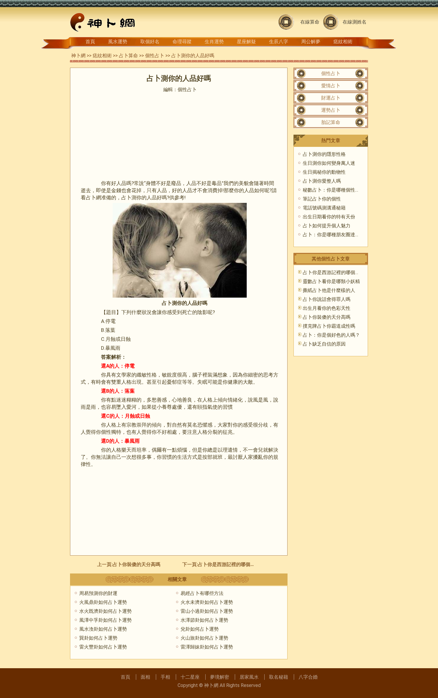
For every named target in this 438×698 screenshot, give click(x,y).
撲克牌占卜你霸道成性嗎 (329, 326)
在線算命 (309, 22)
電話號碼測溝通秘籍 (324, 208)
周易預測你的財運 (98, 593)
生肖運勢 (214, 41)
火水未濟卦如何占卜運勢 (207, 602)
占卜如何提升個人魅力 (326, 225)
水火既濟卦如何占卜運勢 (105, 611)
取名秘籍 (278, 677)
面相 (145, 677)
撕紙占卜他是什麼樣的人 (329, 290)
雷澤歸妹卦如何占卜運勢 (207, 647)
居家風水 (249, 677)
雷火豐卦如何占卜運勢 (103, 647)
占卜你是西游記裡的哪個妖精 (229, 564)
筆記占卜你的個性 (322, 199)
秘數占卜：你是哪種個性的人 (334, 190)
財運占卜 (330, 98)
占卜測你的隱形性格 (324, 154)
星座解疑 (246, 41)
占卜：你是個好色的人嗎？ (331, 335)
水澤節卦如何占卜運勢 (204, 620)
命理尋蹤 (182, 41)
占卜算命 (128, 55)
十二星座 (190, 677)
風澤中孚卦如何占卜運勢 (105, 620)
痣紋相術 (342, 41)
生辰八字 (278, 41)
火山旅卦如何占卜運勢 (204, 638)
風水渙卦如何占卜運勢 (103, 629)
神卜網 (78, 55)
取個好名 (149, 41)
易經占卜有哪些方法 (202, 593)
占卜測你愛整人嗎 (322, 181)
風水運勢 (117, 41)
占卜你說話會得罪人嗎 (326, 299)
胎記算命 (330, 122)
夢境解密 (219, 677)
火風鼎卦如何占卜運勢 (103, 602)
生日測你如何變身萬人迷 (329, 163)
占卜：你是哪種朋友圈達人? (332, 234)
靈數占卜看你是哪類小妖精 (331, 281)
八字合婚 (308, 677)
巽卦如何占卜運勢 (98, 638)
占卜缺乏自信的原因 (324, 344)
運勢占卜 (330, 110)
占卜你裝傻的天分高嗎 (136, 564)
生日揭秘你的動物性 (324, 172)
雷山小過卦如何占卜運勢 (207, 611)
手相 (165, 677)
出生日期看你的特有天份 (329, 217)
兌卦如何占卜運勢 (200, 629)
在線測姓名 (354, 22)
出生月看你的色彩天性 (326, 308)
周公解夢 (310, 41)
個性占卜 (154, 55)
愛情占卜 (330, 85)
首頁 (90, 41)
